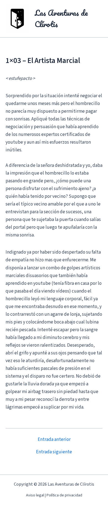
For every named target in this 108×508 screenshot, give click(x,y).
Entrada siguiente (54, 452)
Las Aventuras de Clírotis (61, 18)
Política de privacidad (64, 495)
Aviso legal (35, 495)
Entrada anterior (54, 439)
